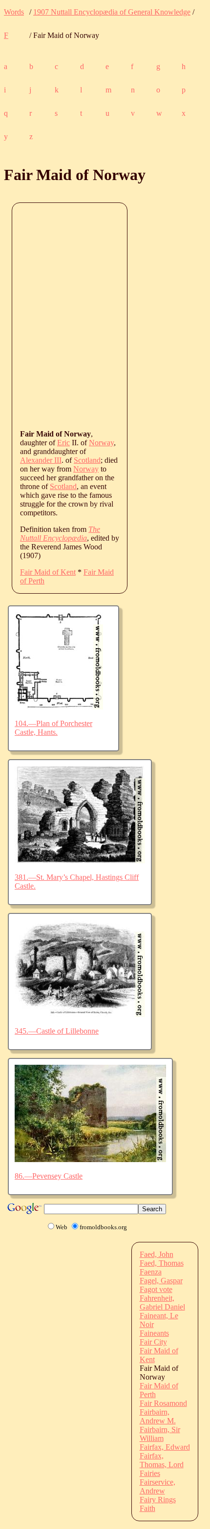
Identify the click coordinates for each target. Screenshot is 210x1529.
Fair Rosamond (163, 1403)
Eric (63, 442)
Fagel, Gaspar (161, 1280)
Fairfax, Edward (165, 1447)
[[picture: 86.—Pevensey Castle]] (90, 1159)
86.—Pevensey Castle (49, 1176)
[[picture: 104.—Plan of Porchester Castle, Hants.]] (59, 707)
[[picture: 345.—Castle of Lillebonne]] (80, 1014)
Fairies (150, 1473)
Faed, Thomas (162, 1263)
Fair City (153, 1342)
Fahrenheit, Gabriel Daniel (162, 1302)
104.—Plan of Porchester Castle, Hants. (53, 727)
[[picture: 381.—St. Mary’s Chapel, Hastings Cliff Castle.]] (80, 860)
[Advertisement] (105, 315)
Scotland (87, 460)
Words (14, 12)
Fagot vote (156, 1289)
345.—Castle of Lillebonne (57, 1031)
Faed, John (156, 1254)
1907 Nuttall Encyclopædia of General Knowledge (111, 12)
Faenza (151, 1272)
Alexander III (41, 460)
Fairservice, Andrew (157, 1486)
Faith (147, 1508)
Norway (101, 442)
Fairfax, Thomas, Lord (162, 1460)
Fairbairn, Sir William (160, 1433)
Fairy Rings (158, 1499)
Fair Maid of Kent (48, 572)
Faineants (154, 1333)
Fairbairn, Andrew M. (158, 1416)
